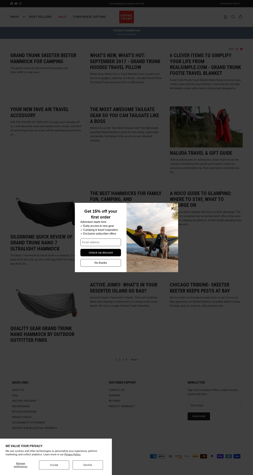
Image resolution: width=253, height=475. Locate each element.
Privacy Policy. (72, 454)
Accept (54, 465)
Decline (87, 465)
